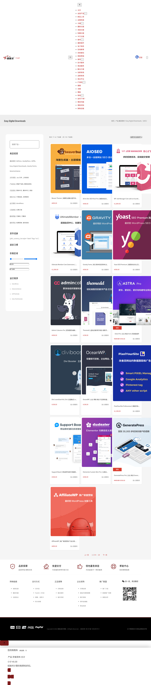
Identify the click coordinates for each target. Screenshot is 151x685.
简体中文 (19, 190)
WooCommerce (15, 171)
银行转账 (83, 597)
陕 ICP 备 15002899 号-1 (93, 629)
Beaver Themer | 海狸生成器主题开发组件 (65, 198)
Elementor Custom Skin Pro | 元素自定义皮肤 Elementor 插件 (96, 472)
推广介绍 (105, 589)
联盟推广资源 (107, 593)
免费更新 (19, 223)
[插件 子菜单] (82, 39)
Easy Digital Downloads (133, 121)
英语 (30, 190)
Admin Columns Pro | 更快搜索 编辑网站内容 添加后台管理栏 (65, 330)
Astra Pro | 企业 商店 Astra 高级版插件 (127, 334)
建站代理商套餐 (85, 593)
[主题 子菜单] (82, 23)
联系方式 (134, 629)
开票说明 (83, 589)
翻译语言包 (28, 184)
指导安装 (26, 223)
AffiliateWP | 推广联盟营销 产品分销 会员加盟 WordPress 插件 (65, 541)
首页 (112, 121)
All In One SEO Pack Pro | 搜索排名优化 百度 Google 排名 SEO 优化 (96, 198)
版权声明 (144, 629)
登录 (140, 57)
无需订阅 (19, 210)
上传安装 (26, 178)
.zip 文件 (19, 178)
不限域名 (19, 197)
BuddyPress (27, 161)
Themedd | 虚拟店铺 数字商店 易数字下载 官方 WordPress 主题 (96, 330)
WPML (33, 161)
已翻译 (23, 216)
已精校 (18, 216)
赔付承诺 (60, 597)
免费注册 (16, 589)
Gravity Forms (32, 166)
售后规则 (60, 593)
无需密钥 (26, 197)
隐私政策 (139, 629)
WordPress (20, 203)
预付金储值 (83, 602)
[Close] (4, 643)
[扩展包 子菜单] (83, 82)
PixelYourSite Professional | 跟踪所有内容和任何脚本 (127, 406)
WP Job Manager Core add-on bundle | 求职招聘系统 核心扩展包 (127, 198)
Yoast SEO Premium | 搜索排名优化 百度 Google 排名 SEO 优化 (127, 264)
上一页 (86, 555)
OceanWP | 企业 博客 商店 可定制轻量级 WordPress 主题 (96, 399)
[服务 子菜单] (82, 59)
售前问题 (16, 593)
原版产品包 (20, 184)
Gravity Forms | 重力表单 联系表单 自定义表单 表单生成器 (96, 264)
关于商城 (129, 629)
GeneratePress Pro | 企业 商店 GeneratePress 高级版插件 (127, 475)
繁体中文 (26, 190)
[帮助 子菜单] (82, 95)
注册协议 (16, 597)
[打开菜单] (70, 57)
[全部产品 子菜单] (85, 13)
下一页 (105, 555)
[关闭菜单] (80, 5)
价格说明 (60, 589)
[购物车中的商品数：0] (147, 57)
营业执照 (83, 606)
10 (99, 555)
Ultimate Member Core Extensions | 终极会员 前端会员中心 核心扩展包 (65, 264)
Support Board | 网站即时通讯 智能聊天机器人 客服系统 (65, 472)
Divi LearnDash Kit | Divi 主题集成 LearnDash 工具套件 (65, 399)
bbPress (19, 161)
